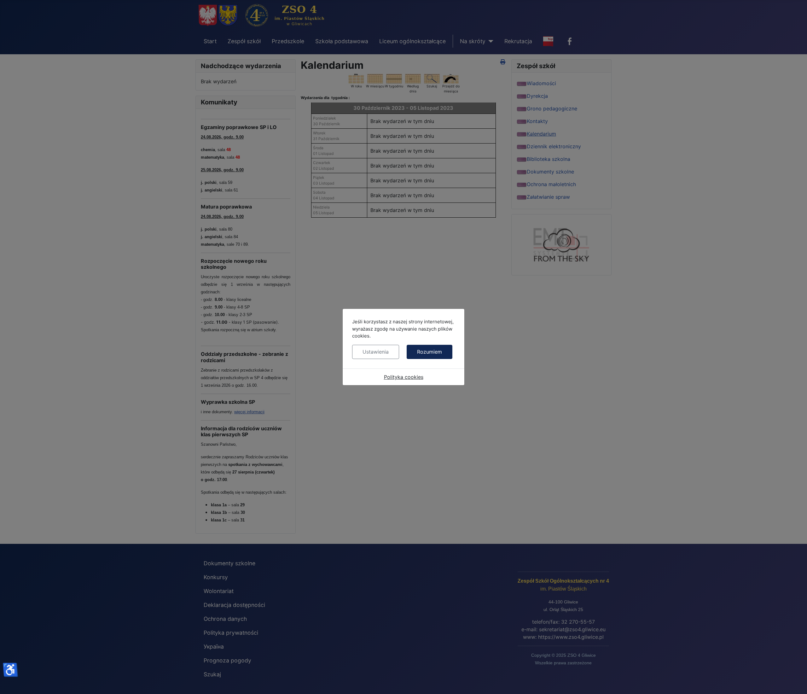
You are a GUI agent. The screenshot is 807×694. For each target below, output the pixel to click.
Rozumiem (429, 352)
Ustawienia (376, 352)
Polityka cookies (403, 377)
